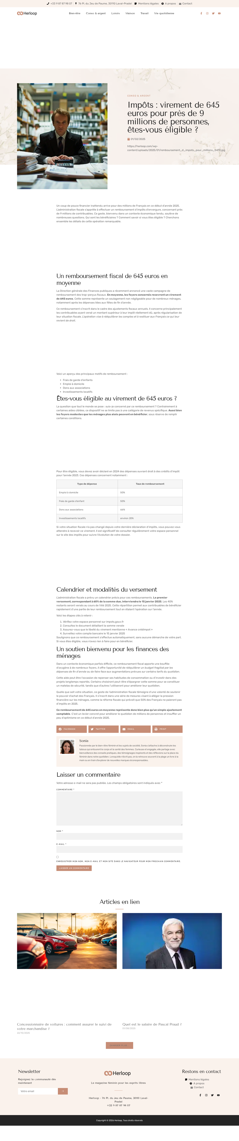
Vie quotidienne (164, 13)
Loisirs (115, 13)
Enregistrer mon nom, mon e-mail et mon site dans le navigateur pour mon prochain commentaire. (118, 861)
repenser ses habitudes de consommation (123, 677)
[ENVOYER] (63, 1091)
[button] (71, 729)
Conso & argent (96, 13)
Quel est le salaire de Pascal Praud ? (152, 1024)
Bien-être (74, 13)
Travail (144, 13)
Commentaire (65, 789)
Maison (130, 13)
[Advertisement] (119, 44)
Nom (59, 831)
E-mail (61, 844)
